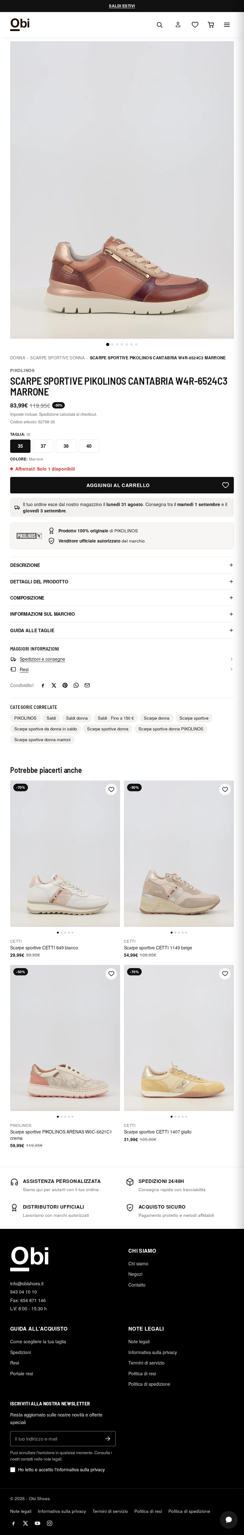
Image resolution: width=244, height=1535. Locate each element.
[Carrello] (211, 25)
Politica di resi (142, 1373)
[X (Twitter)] (25, 1523)
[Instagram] (49, 1523)
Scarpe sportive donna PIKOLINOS (171, 729)
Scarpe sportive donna (57, 358)
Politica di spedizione (149, 1384)
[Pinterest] (65, 685)
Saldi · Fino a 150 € (116, 718)
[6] (131, 344)
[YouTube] (37, 1523)
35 (20, 446)
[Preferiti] (195, 25)
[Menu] (227, 25)
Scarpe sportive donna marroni (42, 739)
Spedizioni (20, 1352)
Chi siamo (138, 1263)
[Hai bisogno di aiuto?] (229, 1520)
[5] (126, 344)
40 (89, 446)
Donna (17, 358)
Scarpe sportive (194, 718)
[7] (136, 344)
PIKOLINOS (22, 370)
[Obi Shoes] (19, 24)
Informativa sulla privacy (152, 1352)
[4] (122, 344)
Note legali (139, 1341)
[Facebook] (43, 685)
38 (66, 446)
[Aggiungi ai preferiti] (226, 485)
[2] (112, 344)
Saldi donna (77, 718)
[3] (117, 344)
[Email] (87, 685)
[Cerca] (159, 25)
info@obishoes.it (27, 1283)
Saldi (51, 718)
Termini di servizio (146, 1362)
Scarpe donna (156, 718)
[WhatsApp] (76, 685)
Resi (14, 1362)
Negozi (135, 1274)
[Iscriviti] (107, 1438)
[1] (107, 344)
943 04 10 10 (23, 1291)
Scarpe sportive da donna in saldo (45, 729)
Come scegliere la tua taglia (38, 1341)
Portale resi (21, 1373)
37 (43, 446)
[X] (54, 685)
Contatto (137, 1284)
